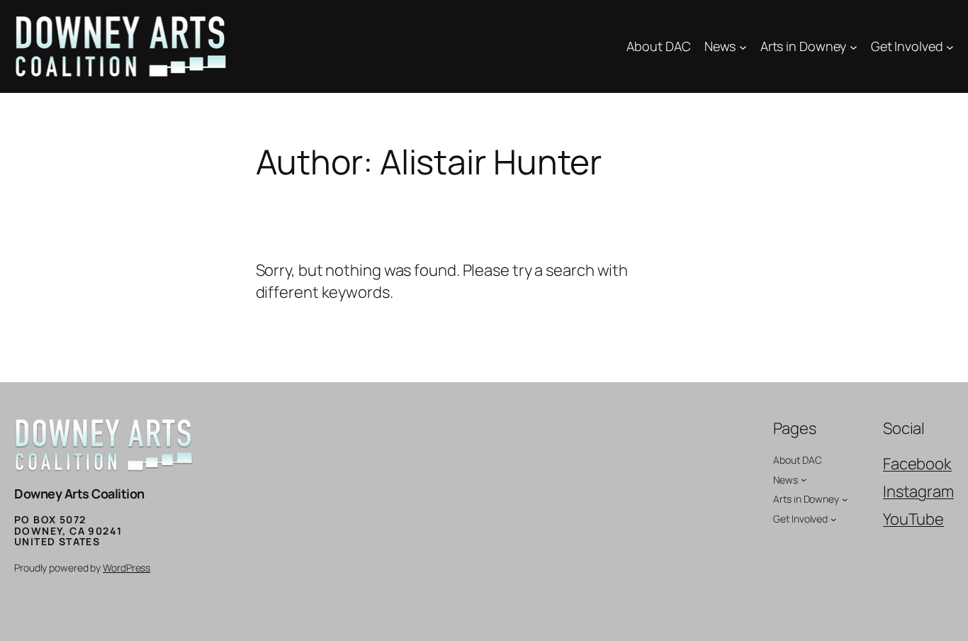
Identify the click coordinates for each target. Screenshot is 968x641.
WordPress (126, 567)
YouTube (913, 519)
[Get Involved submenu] (950, 46)
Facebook (917, 463)
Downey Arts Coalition (79, 493)
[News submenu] (743, 46)
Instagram (918, 491)
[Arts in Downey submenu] (853, 46)
